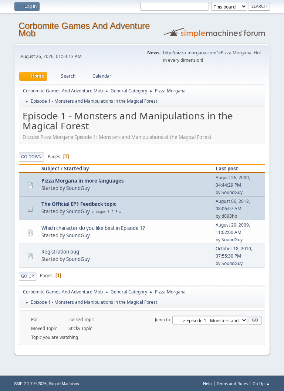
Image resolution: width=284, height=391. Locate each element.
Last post (227, 168)
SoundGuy (78, 188)
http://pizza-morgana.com (189, 53)
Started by (76, 168)
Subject (50, 168)
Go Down (31, 156)
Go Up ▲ (261, 383)
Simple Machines (64, 383)
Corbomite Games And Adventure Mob (84, 29)
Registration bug (60, 251)
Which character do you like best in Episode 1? (93, 228)
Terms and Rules (232, 383)
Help (207, 383)
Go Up (27, 276)
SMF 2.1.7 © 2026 (30, 383)
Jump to (162, 319)
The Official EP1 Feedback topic (78, 204)
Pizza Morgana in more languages (82, 180)
